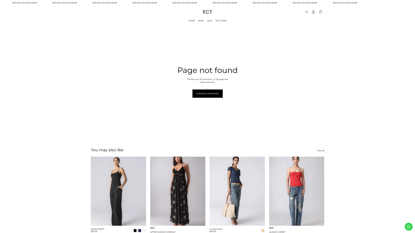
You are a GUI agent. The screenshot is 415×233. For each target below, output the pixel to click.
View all (320, 150)
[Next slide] (141, 191)
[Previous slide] (96, 191)
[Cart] (320, 11)
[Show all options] (144, 230)
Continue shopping (207, 93)
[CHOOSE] (141, 221)
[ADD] (260, 221)
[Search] (306, 11)
